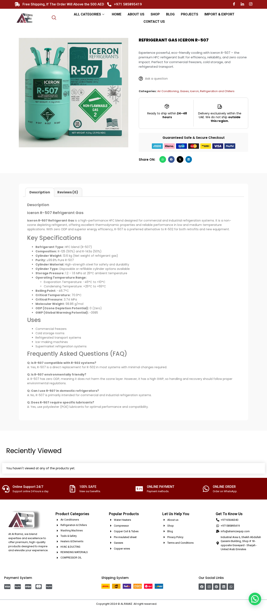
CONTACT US (154, 22)
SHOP (155, 14)
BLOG (170, 14)
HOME (116, 14)
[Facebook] (234, 4)
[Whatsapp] (231, 586)
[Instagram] (250, 4)
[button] (162, 159)
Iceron (194, 91)
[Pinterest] (216, 586)
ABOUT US (136, 14)
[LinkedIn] (242, 4)
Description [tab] (39, 192)
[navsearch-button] (54, 18)
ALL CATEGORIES (87, 14)
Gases (184, 91)
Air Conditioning (168, 91)
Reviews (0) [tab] (67, 192)
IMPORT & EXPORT (219, 14)
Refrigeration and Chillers (217, 91)
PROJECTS (189, 14)
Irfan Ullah (164, 604)
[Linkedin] (223, 586)
